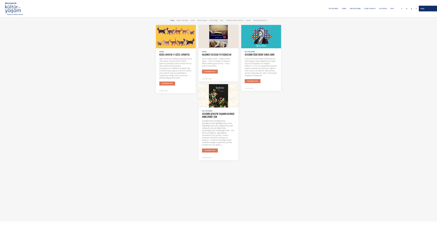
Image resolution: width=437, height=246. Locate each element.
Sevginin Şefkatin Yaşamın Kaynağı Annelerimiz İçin (218, 115)
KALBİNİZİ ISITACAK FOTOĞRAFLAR (216, 54)
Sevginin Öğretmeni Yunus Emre (260, 54)
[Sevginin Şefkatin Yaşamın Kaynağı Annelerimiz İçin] (218, 95)
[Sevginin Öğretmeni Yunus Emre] (261, 36)
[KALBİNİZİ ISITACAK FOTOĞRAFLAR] (218, 36)
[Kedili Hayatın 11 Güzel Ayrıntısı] (176, 36)
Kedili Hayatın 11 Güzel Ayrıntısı (174, 54)
